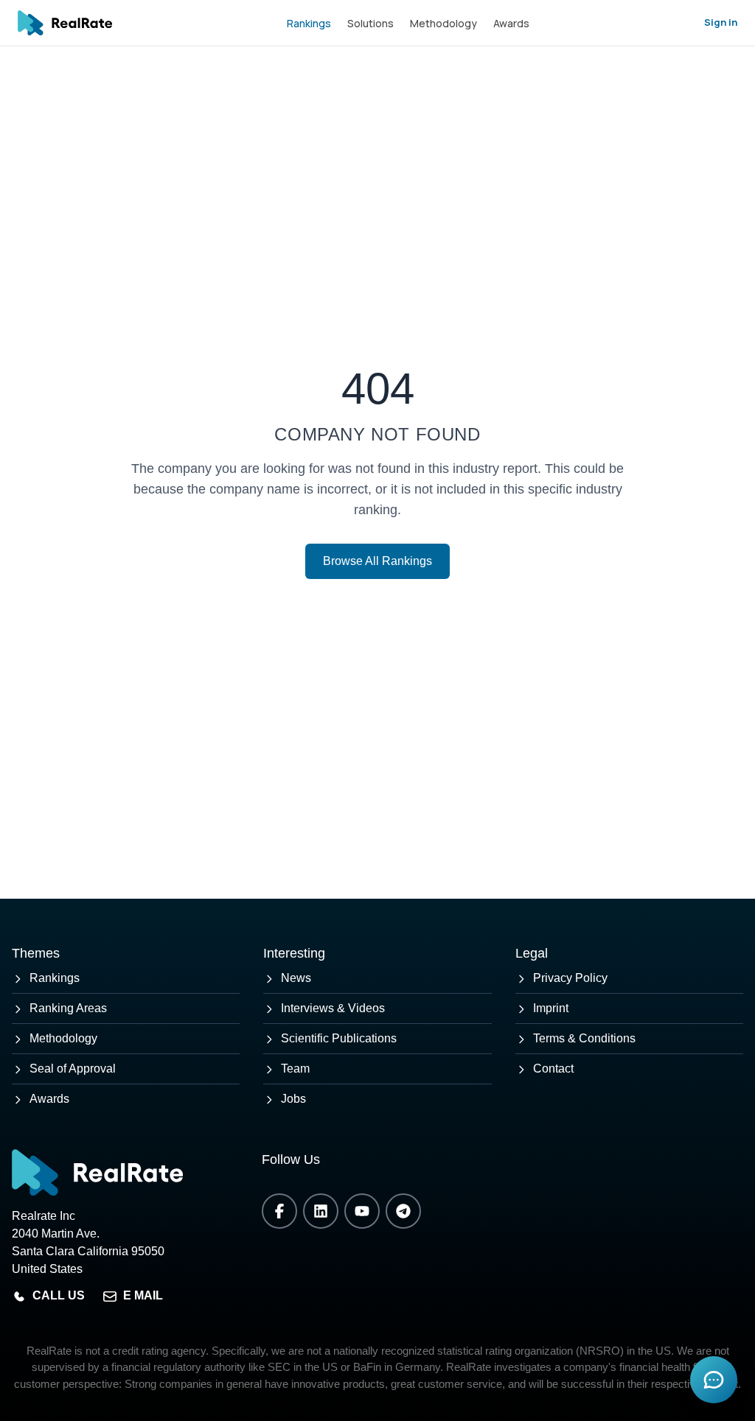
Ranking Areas (68, 1008)
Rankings (309, 23)
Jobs (293, 1098)
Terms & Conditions (584, 1038)
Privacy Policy (570, 978)
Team (295, 1068)
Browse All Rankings (377, 561)
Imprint (550, 1008)
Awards (511, 23)
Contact (553, 1068)
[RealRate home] (65, 22)
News (296, 978)
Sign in (720, 22)
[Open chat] (713, 1379)
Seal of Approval (72, 1068)
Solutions (370, 23)
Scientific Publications (339, 1038)
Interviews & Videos (333, 1008)
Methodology (443, 23)
